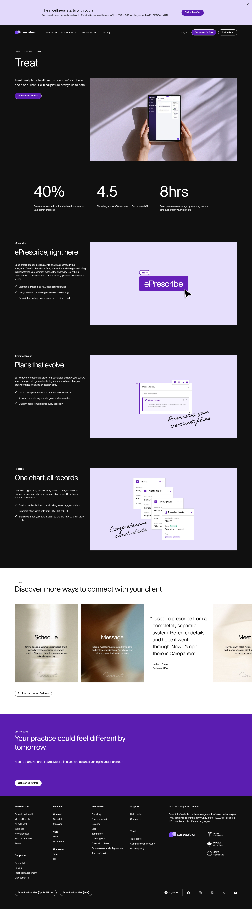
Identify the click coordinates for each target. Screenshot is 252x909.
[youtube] (235, 892)
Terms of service (100, 853)
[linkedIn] (212, 892)
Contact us (135, 819)
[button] (171, 893)
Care (55, 832)
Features (50, 33)
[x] (223, 892)
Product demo (22, 863)
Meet (55, 837)
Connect (57, 814)
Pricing (106, 33)
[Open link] (46, 643)
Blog (94, 829)
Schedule (58, 819)
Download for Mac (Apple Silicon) (35, 893)
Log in (184, 33)
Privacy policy (137, 849)
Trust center (136, 839)
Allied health (21, 824)
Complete (58, 849)
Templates (97, 834)
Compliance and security (143, 844)
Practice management (26, 873)
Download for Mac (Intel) (76, 893)
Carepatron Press (100, 844)
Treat (55, 854)
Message (57, 824)
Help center (136, 814)
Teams (18, 844)
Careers (96, 824)
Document (58, 842)
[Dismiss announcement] (248, 4)
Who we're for (67, 33)
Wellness (19, 829)
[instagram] (200, 892)
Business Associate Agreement (108, 848)
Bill (54, 859)
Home (17, 52)
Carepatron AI (22, 878)
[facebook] (188, 892)
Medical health (22, 819)
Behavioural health (24, 814)
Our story (96, 814)
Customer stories (88, 33)
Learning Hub (99, 839)
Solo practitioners (23, 839)
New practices (22, 834)
